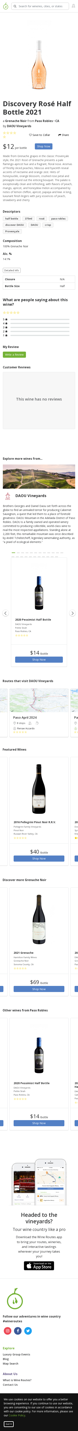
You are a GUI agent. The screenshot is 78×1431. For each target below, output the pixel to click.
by (17, 126)
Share (65, 135)
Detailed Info (11, 270)
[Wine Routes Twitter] (28, 1331)
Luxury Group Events (16, 1354)
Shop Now (43, 146)
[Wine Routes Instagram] (7, 1331)
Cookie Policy (17, 1415)
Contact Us (10, 1384)
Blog (6, 1359)
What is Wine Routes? (17, 1380)
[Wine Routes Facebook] (18, 1331)
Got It (9, 1424)
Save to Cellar (41, 135)
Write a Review (14, 354)
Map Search (10, 1363)
